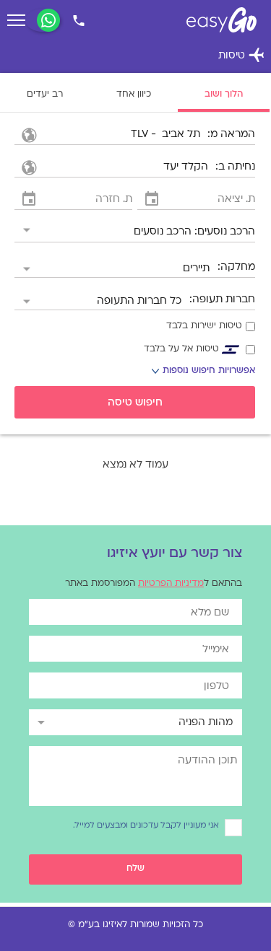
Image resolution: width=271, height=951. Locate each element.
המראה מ (232, 134)
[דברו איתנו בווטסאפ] (48, 20)
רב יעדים (45, 94)
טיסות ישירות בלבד (204, 326)
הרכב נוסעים (226, 232)
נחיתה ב (236, 167)
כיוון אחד (133, 94)
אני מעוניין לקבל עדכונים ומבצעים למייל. (146, 826)
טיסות (241, 56)
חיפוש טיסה (135, 403)
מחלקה (237, 267)
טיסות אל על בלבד (181, 349)
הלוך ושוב (224, 94)
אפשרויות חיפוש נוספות (203, 372)
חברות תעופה (223, 299)
